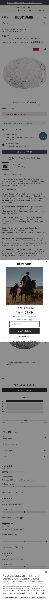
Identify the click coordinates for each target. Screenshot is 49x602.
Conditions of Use (26, 593)
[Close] (46, 572)
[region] (24, 585)
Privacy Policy (39, 593)
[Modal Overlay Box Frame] (24, 301)
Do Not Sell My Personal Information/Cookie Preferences (24, 598)
